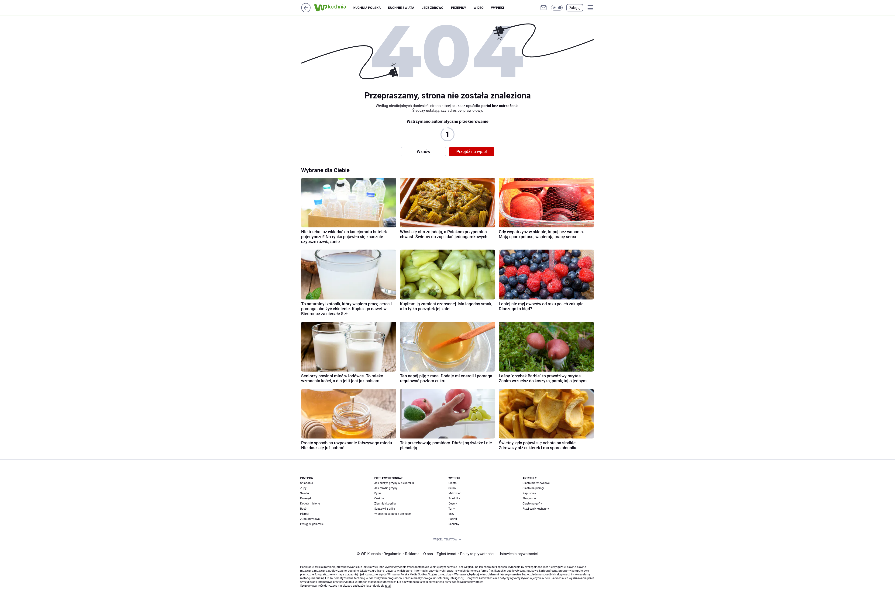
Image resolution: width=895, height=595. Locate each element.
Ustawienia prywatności (517, 554)
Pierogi (304, 513)
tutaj (388, 585)
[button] (557, 7)
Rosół (303, 508)
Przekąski (306, 498)
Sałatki (304, 493)
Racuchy (453, 524)
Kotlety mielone (310, 503)
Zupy (303, 488)
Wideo (479, 8)
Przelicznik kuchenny (536, 508)
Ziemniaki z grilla (385, 503)
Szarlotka (454, 498)
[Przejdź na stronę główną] (306, 11)
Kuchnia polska (367, 8)
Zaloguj (574, 8)
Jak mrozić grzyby (385, 488)
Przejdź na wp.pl (471, 151)
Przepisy (458, 8)
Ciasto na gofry (532, 503)
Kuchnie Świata (401, 8)
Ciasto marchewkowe (536, 483)
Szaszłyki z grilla (384, 508)
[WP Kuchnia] (333, 7)
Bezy (451, 513)
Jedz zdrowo (433, 8)
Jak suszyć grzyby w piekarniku (394, 483)
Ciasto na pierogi (533, 488)
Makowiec (454, 493)
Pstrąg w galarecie (312, 524)
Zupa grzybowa (310, 519)
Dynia (378, 493)
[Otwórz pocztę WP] (543, 7)
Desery (452, 503)
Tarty (451, 508)
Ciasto (452, 483)
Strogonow (529, 498)
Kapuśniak (529, 493)
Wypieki (497, 8)
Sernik (452, 488)
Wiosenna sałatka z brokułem (393, 513)
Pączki (452, 519)
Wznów (423, 151)
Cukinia (379, 498)
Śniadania (306, 483)
